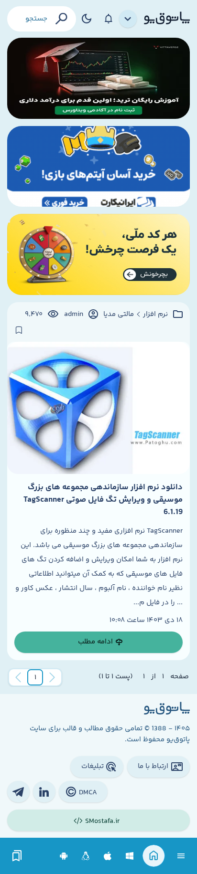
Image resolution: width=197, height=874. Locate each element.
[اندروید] (64, 856)
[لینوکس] (86, 856)
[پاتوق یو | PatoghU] (167, 18)
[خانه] (153, 856)
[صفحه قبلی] (52, 677)
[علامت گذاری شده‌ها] (17, 856)
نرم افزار (155, 314)
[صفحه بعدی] (18, 677)
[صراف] (98, 254)
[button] (35, 677)
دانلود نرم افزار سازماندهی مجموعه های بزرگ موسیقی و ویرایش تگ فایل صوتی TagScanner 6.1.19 (103, 500)
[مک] (107, 856)
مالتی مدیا (118, 314)
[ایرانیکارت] (98, 166)
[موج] (98, 78)
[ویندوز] (129, 856)
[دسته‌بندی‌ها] (128, 19)
